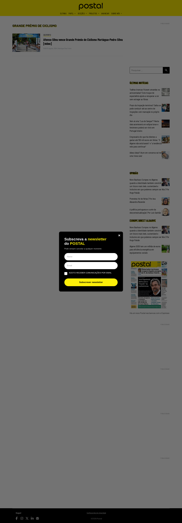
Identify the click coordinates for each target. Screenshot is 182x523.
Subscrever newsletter (91, 282)
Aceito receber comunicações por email (90, 273)
